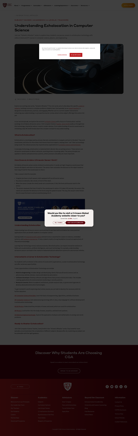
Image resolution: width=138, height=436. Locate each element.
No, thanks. (59, 223)
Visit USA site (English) (75, 223)
